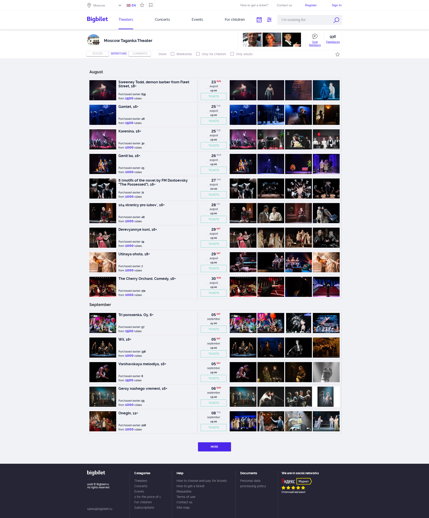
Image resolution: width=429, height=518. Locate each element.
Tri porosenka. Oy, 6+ (136, 315)
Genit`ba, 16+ (129, 156)
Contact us (284, 5)
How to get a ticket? (254, 5)
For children (235, 19)
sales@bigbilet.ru (99, 509)
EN (134, 5)
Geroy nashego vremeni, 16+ (142, 388)
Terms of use (186, 497)
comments (139, 53)
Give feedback (315, 43)
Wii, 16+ (124, 339)
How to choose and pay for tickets (202, 480)
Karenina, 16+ (129, 131)
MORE (214, 446)
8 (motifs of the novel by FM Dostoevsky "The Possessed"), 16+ (153, 182)
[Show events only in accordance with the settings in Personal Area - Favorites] (141, 4)
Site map (183, 507)
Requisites (184, 491)
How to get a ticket (190, 486)
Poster (98, 53)
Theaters (125, 19)
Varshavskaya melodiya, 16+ (142, 364)
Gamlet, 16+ (128, 107)
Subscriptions (144, 507)
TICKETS (213, 96)
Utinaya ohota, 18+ (134, 254)
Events (197, 19)
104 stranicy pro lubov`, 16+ (141, 205)
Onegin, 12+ (128, 413)
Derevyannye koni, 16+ (137, 229)
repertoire (119, 53)
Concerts (162, 19)
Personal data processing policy (253, 483)
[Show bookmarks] (150, 5)
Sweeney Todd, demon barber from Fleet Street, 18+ (153, 84)
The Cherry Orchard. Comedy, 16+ (147, 279)
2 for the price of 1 (147, 497)
